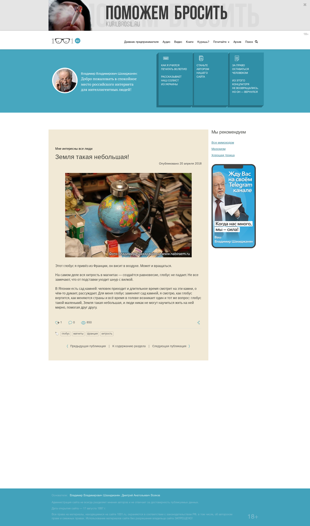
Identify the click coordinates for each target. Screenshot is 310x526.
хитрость (106, 334)
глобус (66, 334)
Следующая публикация (169, 346)
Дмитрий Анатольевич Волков (141, 495)
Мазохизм (219, 149)
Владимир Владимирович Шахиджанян (95, 495)
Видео (178, 42)
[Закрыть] (305, 5)
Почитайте (220, 42)
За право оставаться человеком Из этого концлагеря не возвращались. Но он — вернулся (245, 78)
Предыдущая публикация (88, 346)
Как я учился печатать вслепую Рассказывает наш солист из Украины (174, 75)
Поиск (249, 42)
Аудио (166, 42)
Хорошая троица (223, 155)
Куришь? (203, 42)
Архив (237, 42)
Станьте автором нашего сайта (203, 71)
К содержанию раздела (129, 346)
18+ (306, 34)
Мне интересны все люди (73, 148)
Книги (189, 42)
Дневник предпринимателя (141, 42)
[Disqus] (128, 423)
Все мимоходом (223, 143)
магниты (78, 334)
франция (92, 334)
